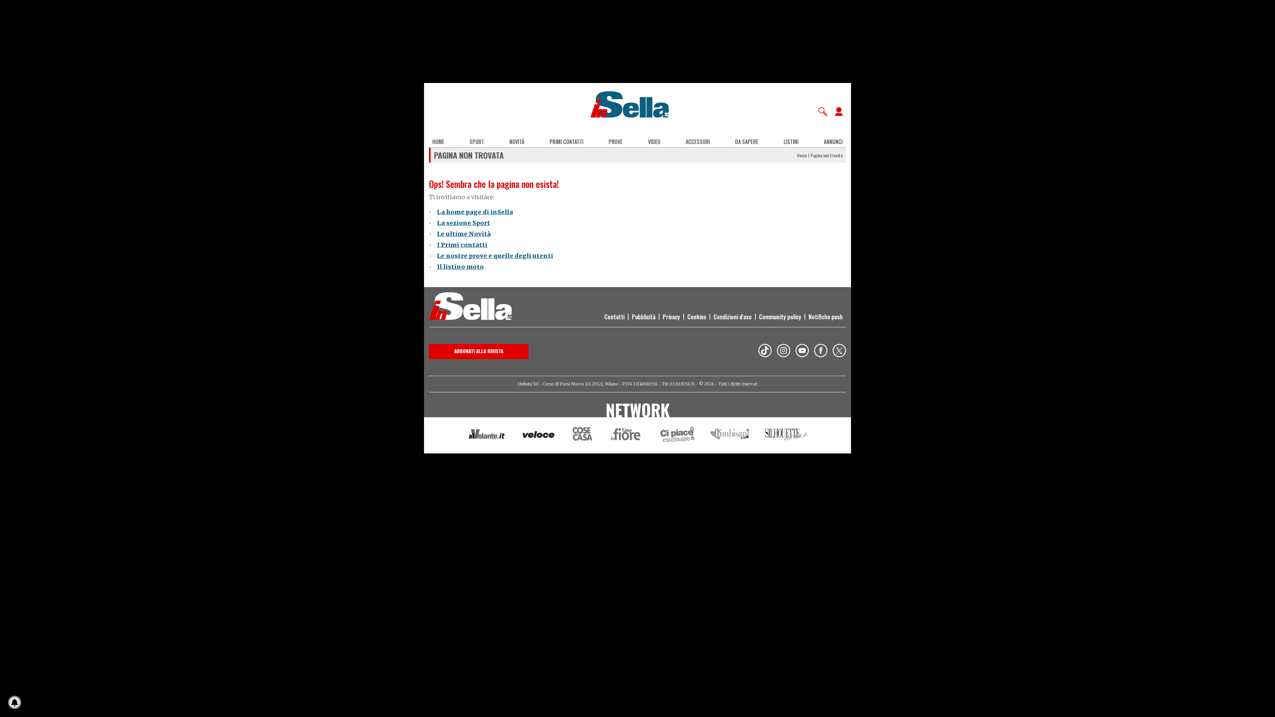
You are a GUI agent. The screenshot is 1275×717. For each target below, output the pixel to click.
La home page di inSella (475, 212)
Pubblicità (643, 317)
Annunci (833, 142)
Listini (791, 142)
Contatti (614, 317)
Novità (516, 142)
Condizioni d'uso (733, 317)
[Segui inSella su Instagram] (783, 351)
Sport (476, 142)
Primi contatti (566, 142)
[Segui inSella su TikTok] (765, 351)
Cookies (696, 317)
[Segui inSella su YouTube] (802, 351)
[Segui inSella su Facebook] (820, 351)
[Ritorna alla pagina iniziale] (470, 307)
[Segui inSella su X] (839, 351)
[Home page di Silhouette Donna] (787, 435)
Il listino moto (460, 267)
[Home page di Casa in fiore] (626, 435)
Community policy (780, 317)
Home (438, 142)
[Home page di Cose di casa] (581, 435)
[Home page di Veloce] (539, 435)
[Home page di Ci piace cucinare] (677, 435)
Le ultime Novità (464, 234)
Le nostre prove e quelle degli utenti (495, 256)
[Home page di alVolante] (487, 435)
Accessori (698, 142)
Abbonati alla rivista (478, 351)
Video (654, 142)
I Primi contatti (462, 245)
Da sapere (746, 142)
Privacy (671, 317)
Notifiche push (825, 317)
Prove (616, 142)
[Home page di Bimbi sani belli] (730, 435)
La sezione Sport (463, 223)
